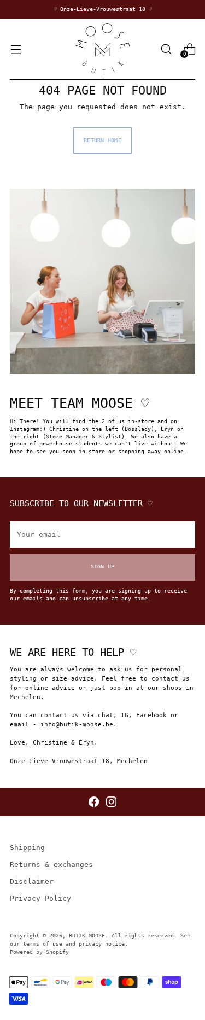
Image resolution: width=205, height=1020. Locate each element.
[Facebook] (94, 801)
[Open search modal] (166, 49)
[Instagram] (111, 801)
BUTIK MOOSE (87, 936)
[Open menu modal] (15, 49)
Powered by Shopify (39, 952)
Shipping (27, 847)
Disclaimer (32, 881)
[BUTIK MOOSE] (102, 49)
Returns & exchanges (51, 864)
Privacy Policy (40, 898)
